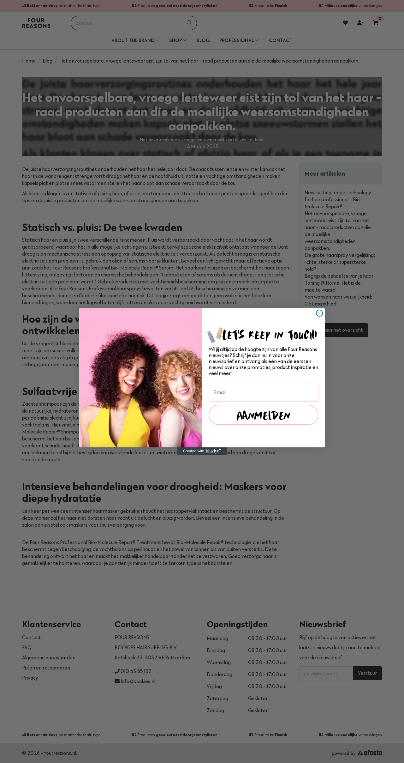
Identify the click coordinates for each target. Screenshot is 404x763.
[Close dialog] (319, 313)
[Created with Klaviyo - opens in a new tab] (202, 451)
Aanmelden (264, 415)
